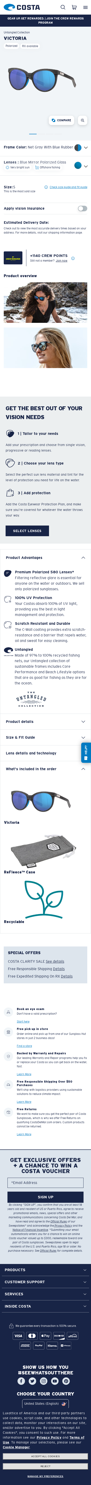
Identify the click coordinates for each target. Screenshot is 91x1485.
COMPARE (64, 120)
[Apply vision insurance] (82, 208)
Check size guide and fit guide (68, 187)
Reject (46, 1466)
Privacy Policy (63, 1225)
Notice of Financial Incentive (30, 1230)
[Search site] (63, 7)
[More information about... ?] (73, 258)
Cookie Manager (16, 1447)
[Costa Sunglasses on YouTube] (55, 1381)
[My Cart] (74, 7)
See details (55, 961)
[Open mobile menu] (85, 7)
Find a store (24, 1046)
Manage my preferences (45, 1476)
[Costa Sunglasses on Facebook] (21, 1381)
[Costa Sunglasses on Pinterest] (66, 1381)
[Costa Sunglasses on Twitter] (32, 1381)
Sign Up (45, 1197)
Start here (23, 1021)
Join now (61, 260)
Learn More (24, 1074)
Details (59, 969)
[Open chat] (86, 753)
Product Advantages (24, 557)
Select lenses (27, 531)
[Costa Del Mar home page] (22, 6)
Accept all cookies (45, 1456)
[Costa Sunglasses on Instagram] (43, 1381)
